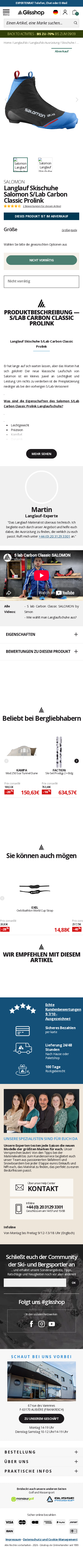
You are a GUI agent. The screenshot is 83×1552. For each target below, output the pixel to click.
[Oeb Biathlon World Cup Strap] (35, 890)
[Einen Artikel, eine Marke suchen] (75, 23)
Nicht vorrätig (41, 260)
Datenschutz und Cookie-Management (50, 1539)
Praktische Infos (28, 1471)
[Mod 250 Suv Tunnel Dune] (22, 752)
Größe (10, 229)
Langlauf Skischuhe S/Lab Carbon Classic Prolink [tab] (41, 344)
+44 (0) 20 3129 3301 (54, 536)
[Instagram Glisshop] (42, 1324)
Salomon (14, 182)
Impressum (13, 1539)
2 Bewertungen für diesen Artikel (42, 206)
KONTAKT (43, 1188)
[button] (41, 634)
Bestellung (20, 1452)
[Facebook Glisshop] (31, 1324)
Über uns (16, 1461)
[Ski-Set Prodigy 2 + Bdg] (59, 752)
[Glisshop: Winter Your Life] (31, 13)
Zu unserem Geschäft (41, 1418)
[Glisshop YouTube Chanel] (52, 1324)
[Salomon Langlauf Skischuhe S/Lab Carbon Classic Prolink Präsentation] (41, 100)
